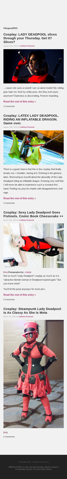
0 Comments (9, 299)
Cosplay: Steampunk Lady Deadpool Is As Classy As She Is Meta (32, 310)
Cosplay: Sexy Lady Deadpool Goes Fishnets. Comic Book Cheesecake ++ (33, 214)
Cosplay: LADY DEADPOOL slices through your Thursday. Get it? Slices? (30, 38)
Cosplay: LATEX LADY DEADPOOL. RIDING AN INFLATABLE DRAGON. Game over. (31, 119)
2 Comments (9, 106)
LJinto (27, 272)
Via (5, 272)
